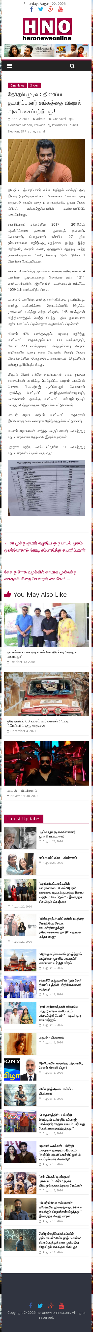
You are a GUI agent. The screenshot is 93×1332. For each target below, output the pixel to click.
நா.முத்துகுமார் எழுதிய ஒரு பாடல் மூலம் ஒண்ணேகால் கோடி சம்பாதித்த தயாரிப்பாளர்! (45, 546)
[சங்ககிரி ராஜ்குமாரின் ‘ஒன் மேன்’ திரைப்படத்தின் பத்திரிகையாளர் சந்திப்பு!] (20, 978)
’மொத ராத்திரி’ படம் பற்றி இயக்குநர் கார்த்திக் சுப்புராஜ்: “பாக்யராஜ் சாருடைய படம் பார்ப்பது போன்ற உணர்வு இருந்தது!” (62, 1121)
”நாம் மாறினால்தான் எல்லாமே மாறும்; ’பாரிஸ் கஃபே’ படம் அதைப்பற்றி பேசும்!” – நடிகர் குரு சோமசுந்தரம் (60, 1013)
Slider (34, 85)
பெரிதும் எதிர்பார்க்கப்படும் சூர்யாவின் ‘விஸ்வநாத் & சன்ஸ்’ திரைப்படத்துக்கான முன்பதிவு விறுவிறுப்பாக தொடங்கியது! (60, 1240)
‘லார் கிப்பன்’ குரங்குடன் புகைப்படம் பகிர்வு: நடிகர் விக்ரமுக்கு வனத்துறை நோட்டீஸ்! (61, 1180)
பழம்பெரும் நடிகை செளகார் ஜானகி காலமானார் (57, 834)
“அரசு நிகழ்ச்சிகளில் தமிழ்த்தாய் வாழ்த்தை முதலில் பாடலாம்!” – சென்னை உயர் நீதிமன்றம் (60, 958)
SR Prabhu (28, 131)
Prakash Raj (42, 125)
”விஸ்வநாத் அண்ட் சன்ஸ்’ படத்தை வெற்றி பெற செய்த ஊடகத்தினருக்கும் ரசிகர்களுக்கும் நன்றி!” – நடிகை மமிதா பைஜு (61, 927)
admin (40, 119)
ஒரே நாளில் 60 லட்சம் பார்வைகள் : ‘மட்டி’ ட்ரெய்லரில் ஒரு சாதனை (38, 723)
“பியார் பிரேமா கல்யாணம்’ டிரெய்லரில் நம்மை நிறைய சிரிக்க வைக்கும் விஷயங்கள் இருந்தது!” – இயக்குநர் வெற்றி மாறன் (61, 1209)
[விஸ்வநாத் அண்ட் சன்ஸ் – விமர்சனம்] (20, 1086)
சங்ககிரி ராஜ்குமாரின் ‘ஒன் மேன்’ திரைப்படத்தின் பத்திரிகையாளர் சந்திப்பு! (60, 984)
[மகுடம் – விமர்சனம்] (20, 1035)
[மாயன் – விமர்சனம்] (46, 744)
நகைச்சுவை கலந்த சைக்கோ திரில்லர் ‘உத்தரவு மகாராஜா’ (42, 654)
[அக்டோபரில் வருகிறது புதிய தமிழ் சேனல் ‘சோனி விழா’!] (20, 1061)
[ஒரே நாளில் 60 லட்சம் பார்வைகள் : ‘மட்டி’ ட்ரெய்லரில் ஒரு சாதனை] (46, 675)
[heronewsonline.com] (46, 19)
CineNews (17, 85)
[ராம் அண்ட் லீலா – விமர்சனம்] (20, 855)
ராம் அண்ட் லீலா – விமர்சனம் (58, 857)
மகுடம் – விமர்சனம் (51, 1037)
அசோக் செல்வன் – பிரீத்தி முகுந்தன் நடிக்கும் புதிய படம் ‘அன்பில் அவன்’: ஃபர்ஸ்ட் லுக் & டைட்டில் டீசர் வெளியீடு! (60, 1152)
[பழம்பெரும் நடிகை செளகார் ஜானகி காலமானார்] (20, 829)
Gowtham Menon (20, 125)
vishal (41, 131)
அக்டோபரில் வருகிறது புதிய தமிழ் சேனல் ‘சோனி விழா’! (61, 1065)
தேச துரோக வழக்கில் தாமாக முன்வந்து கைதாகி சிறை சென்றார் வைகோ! (40, 575)
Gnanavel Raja (63, 119)
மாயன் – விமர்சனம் (22, 790)
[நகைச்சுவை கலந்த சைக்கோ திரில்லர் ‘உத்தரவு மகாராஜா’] (46, 606)
